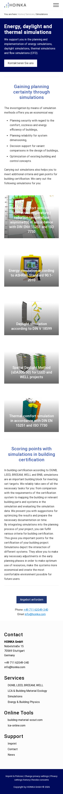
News (11, 754)
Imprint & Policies (14, 776)
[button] (56, 5)
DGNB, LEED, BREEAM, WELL (25, 685)
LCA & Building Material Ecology (27, 690)
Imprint (12, 743)
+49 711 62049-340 (35, 609)
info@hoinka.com (35, 614)
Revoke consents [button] (40, 780)
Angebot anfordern (31, 599)
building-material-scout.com (25, 720)
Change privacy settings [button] (37, 776)
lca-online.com (16, 725)
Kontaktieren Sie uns (21, 63)
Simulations (15, 696)
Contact (13, 749)
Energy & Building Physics (24, 702)
